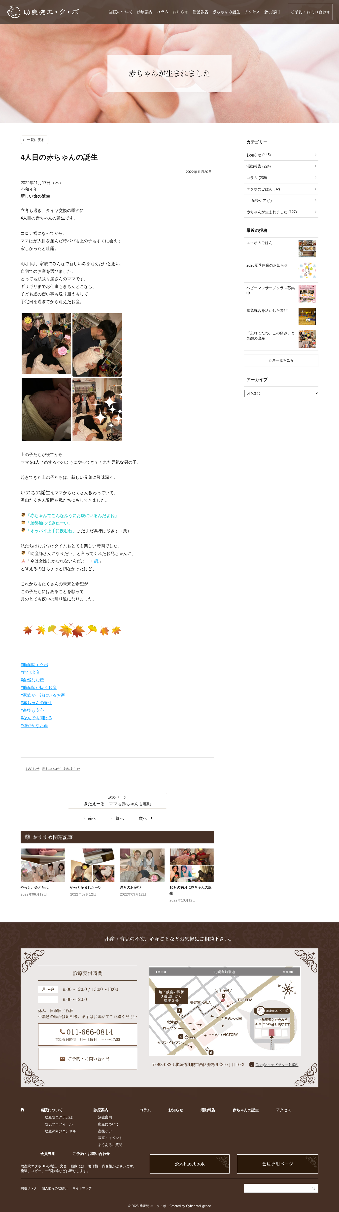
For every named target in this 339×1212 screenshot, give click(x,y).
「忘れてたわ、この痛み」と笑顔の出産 (270, 335)
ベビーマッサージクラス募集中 (270, 290)
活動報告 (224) (258, 166)
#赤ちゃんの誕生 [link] (36, 702)
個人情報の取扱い (55, 1188)
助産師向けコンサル (60, 1131)
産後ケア (105, 1131)
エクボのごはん (259, 243)
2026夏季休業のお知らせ (267, 265)
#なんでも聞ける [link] (36, 718)
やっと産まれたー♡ (86, 887)
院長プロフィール (59, 1124)
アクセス (252, 12)
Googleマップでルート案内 (277, 1065)
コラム (163, 12)
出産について (108, 1124)
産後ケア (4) (261, 200)
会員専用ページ (277, 1164)
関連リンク (29, 1188)
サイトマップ (82, 1188)
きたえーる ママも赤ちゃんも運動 (117, 803)
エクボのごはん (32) (263, 189)
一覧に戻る (35, 140)
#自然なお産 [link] (32, 680)
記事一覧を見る (281, 360)
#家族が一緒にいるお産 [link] (43, 695)
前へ (92, 818)
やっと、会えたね (34, 887)
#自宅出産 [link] (30, 672)
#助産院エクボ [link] (34, 664)
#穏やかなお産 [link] (34, 725)
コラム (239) (256, 177)
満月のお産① (130, 887)
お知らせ (180, 12)
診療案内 (145, 12)
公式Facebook (189, 1164)
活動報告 (200, 12)
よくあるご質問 (110, 1145)
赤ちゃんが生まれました (61, 769)
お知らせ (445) (258, 155)
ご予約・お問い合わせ (310, 12)
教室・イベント (110, 1138)
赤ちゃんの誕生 (226, 12)
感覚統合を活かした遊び (266, 310)
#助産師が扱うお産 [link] (39, 687)
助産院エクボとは (59, 1117)
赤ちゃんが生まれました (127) (271, 212)
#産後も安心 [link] (32, 710)
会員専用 (272, 12)
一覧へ (117, 818)
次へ (143, 818)
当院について (121, 12)
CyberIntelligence (198, 1206)
